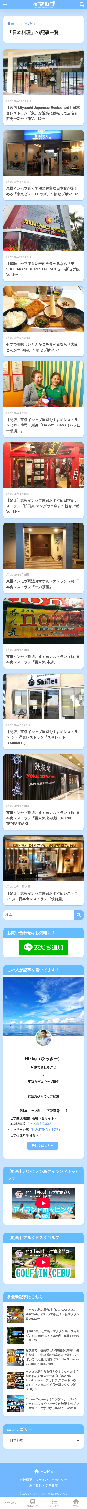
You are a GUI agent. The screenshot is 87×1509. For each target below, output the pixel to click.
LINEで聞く (10, 1502)
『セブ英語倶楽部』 (40, 1124)
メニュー (54, 1506)
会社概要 (26, 1479)
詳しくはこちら (43, 1145)
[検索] (79, 915)
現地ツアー (32, 1506)
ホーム (76, 1506)
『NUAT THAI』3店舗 (44, 1129)
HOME (46, 1471)
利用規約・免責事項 (43, 1485)
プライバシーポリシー (51, 1479)
